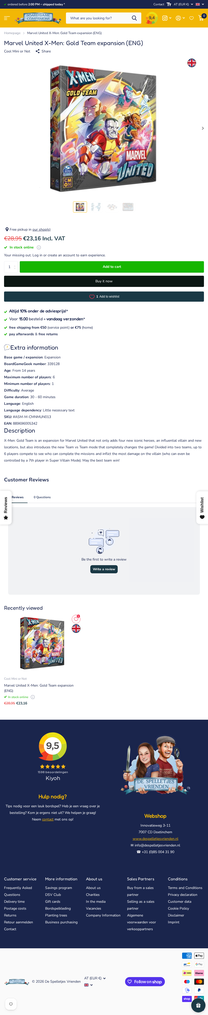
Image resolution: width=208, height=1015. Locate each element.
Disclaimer (176, 915)
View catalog (7, 18)
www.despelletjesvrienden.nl (155, 838)
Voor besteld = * (47, 318)
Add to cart (112, 266)
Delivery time (14, 901)
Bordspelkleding (58, 908)
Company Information (103, 915)
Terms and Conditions (185, 887)
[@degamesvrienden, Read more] (166, 18)
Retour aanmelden (18, 922)
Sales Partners (140, 878)
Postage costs (15, 908)
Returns (10, 915)
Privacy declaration (182, 894)
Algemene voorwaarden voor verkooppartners (141, 922)
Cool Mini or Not (17, 51)
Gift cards (52, 901)
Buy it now (104, 281)
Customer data (179, 901)
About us (94, 878)
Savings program (58, 887)
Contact (158, 4)
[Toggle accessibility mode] (169, 4)
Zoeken (134, 18)
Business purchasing (61, 922)
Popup (39, 247)
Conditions (177, 878)
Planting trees (56, 915)
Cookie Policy (178, 908)
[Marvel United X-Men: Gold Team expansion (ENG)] (42, 643)
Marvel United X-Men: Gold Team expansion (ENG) (39, 688)
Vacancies (93, 908)
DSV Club (53, 894)
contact (48, 819)
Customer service (20, 878)
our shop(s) (41, 229)
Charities (93, 894)
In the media (96, 901)
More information (61, 878)
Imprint (173, 922)
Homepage (12, 33)
